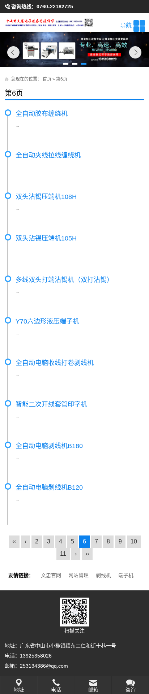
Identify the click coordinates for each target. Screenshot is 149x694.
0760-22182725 (55, 6)
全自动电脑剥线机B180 (49, 446)
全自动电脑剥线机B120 (49, 487)
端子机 (125, 575)
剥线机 (103, 575)
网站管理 (78, 575)
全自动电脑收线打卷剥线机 (55, 362)
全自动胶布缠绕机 (42, 113)
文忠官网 (51, 575)
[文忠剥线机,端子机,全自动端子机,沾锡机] (74, 23)
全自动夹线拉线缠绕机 (48, 155)
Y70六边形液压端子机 (47, 321)
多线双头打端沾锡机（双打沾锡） (64, 279)
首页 (47, 79)
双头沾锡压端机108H (46, 196)
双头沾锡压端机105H (46, 238)
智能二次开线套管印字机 (51, 404)
